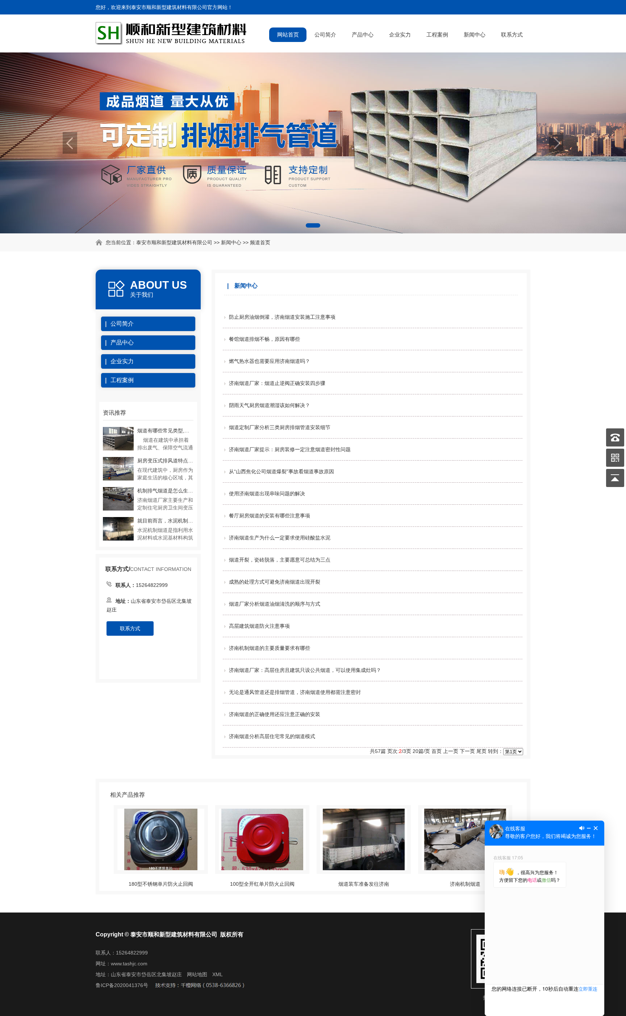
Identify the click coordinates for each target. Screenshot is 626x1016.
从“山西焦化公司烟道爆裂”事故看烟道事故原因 (281, 471)
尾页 (481, 751)
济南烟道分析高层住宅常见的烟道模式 (272, 736)
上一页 (450, 751)
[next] (556, 143)
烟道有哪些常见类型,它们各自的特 (165, 430)
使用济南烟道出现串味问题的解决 (267, 493)
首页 (436, 751)
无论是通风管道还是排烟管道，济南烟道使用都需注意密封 (295, 692)
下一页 (467, 751)
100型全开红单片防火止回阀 (262, 884)
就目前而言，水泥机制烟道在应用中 (165, 521)
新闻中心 (474, 34)
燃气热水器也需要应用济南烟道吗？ (269, 361)
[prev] (70, 143)
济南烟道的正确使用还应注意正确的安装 (274, 714)
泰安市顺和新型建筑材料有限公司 (174, 242)
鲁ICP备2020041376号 (122, 985)
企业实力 (400, 34)
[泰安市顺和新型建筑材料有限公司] (172, 41)
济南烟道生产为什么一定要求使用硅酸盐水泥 (279, 538)
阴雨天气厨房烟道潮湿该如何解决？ (269, 405)
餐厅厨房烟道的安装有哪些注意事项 (269, 515)
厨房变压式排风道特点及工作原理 (165, 460)
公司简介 (325, 34)
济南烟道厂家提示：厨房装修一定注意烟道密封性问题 (290, 449)
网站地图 (197, 974)
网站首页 (288, 34)
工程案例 (437, 34)
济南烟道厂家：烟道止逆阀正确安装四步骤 (277, 383)
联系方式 (512, 34)
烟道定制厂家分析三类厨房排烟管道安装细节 (279, 427)
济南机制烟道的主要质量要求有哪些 (269, 648)
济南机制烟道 (465, 884)
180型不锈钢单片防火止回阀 (161, 884)
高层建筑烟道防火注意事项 (259, 626)
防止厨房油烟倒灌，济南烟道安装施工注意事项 (282, 317)
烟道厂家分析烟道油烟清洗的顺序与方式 (274, 604)
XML (217, 974)
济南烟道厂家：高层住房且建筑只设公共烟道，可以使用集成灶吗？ (305, 670)
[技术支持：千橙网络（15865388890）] (199, 985)
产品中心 (362, 34)
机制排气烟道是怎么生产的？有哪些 (165, 491)
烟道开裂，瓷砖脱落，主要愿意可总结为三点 (279, 560)
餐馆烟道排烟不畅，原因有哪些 (264, 339)
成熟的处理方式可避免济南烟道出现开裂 (274, 582)
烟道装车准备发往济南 (363, 884)
